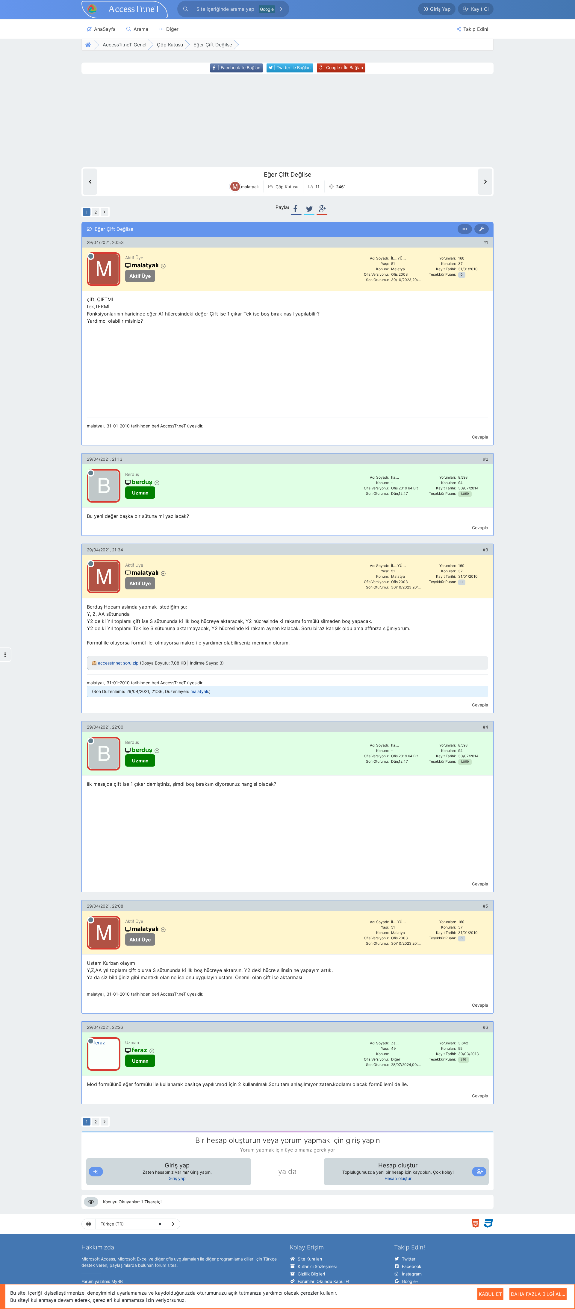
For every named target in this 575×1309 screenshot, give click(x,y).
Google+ (410, 1281)
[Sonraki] (104, 212)
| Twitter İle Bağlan (292, 67)
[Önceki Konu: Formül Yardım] (90, 182)
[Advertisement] (276, 121)
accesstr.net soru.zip (118, 662)
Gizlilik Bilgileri (311, 1273)
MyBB (117, 1281)
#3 (485, 549)
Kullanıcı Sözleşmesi (317, 1266)
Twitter (408, 1258)
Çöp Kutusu (287, 186)
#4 (485, 726)
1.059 (465, 494)
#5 (485, 905)
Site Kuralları (310, 1258)
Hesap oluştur (398, 1178)
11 (317, 186)
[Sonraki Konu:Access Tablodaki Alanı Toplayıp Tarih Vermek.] (485, 182)
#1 (485, 242)
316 (463, 1059)
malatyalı (199, 691)
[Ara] (281, 9)
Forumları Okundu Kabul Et (323, 1281)
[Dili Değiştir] (173, 1224)
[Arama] (186, 9)
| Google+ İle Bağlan (342, 67)
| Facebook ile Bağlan (238, 67)
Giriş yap (177, 1178)
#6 (485, 1027)
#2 (485, 459)
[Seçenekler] (465, 229)
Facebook (411, 1266)
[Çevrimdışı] (90, 256)
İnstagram (412, 1273)
